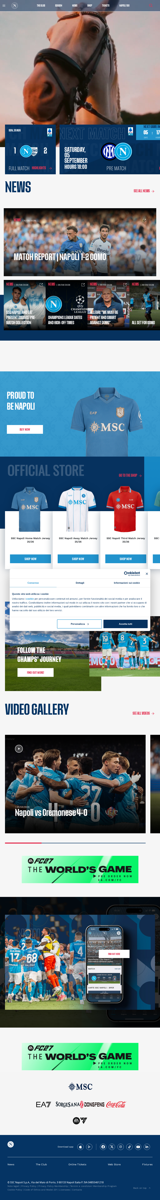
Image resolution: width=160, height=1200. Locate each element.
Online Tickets (77, 1164)
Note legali (13, 1186)
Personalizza (78, 624)
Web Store (114, 1164)
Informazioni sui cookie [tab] (127, 582)
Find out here (114, 954)
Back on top (140, 1188)
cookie (30, 598)
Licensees (64, 1189)
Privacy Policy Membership (53, 1186)
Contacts (77, 1189)
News (11, 1164)
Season (58, 5)
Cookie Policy (15, 1189)
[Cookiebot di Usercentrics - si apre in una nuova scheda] (126, 573)
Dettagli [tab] (80, 582)
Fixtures (147, 1164)
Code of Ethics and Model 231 (40, 1189)
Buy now (25, 429)
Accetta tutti (125, 624)
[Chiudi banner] (147, 574)
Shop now (31, 559)
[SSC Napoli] (15, 6)
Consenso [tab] (33, 582)
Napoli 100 (124, 5)
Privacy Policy (28, 1186)
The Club (41, 1164)
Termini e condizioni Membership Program (93, 1186)
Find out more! (35, 672)
